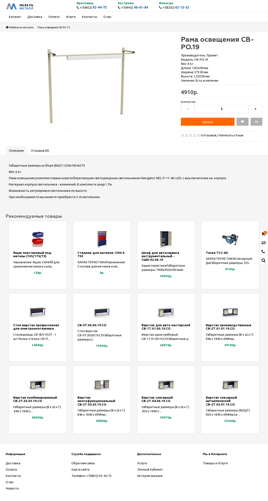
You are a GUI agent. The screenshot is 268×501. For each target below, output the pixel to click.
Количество (188, 101)
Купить (207, 122)
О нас (10, 482)
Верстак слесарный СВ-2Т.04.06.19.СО (157, 399)
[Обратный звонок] (263, 252)
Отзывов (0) (40, 150)
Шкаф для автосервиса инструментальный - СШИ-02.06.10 (160, 256)
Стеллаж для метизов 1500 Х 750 (101, 254)
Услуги (142, 463)
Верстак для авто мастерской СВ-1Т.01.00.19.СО (166, 326)
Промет (212, 55)
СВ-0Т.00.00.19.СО (91, 325)
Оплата (11, 469)
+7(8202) (175, 7)
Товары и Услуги (215, 463)
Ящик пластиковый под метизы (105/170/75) (32, 254)
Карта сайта (80, 469)
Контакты (13, 476)
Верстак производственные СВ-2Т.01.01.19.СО (228, 326)
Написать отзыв (231, 135)
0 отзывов (208, 135)
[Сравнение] (264, 243)
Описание (16, 150)
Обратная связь (83, 463)
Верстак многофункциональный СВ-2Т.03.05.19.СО (96, 401)
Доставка (13, 463)
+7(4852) (93, 7)
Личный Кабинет (150, 469)
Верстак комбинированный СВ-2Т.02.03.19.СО (35, 399)
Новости (12, 488)
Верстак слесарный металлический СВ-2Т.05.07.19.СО (221, 401)
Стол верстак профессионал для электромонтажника (36, 326)
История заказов (149, 476)
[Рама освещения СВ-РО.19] (90, 85)
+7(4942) (134, 7)
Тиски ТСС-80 (217, 252)
